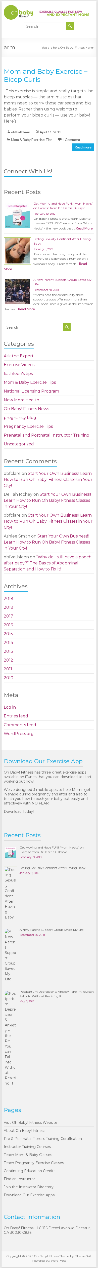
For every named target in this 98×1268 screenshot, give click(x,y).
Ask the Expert (19, 356)
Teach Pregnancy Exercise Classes (34, 1163)
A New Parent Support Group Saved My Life (51, 930)
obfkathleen (20, 132)
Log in (10, 707)
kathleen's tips (18, 373)
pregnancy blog (20, 417)
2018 (8, 607)
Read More (84, 228)
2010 (8, 677)
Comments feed (20, 724)
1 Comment (71, 139)
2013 (8, 651)
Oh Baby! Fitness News (26, 408)
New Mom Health (21, 400)
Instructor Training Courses (27, 1146)
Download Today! (19, 811)
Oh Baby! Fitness (72, 47)
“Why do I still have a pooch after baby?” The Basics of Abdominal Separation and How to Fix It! (47, 563)
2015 (8, 633)
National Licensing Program (31, 391)
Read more (83, 147)
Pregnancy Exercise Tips (28, 426)
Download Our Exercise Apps (29, 1195)
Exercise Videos (19, 364)
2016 (8, 625)
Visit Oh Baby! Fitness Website (30, 1122)
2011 (8, 669)
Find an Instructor (19, 1179)
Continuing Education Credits (29, 1171)
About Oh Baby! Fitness (24, 1130)
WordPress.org (19, 733)
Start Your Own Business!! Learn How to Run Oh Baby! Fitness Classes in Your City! (48, 479)
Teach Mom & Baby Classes (28, 1154)
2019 (8, 598)
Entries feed (16, 716)
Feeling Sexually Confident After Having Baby (52, 868)
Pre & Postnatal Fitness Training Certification (43, 1138)
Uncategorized (19, 444)
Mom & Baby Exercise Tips (32, 139)
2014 (8, 642)
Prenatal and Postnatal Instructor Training (46, 435)
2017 (8, 616)
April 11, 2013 (50, 132)
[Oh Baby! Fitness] (46, 7)
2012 (8, 660)
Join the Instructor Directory (29, 1187)
